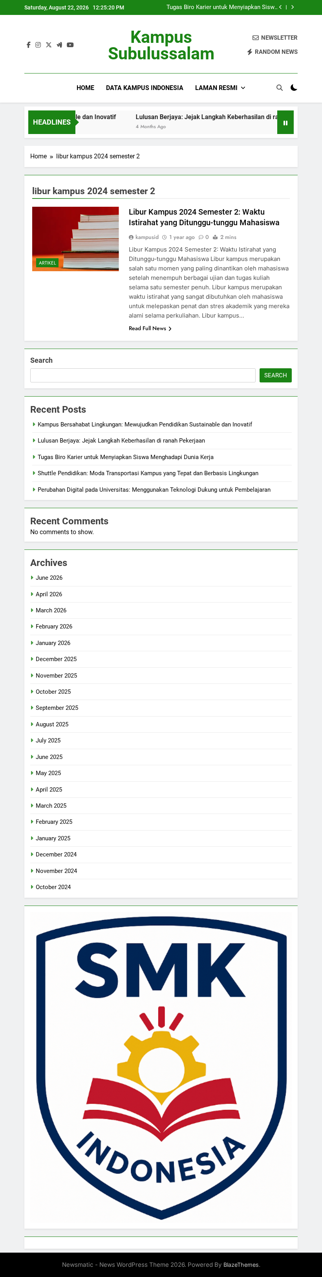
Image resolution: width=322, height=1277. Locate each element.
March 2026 (51, 610)
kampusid (147, 237)
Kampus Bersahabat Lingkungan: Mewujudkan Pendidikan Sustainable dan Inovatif (145, 424)
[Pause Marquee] (285, 122)
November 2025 (56, 675)
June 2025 (49, 757)
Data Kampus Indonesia (144, 88)
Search (41, 360)
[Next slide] (292, 7)
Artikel (47, 262)
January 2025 (53, 838)
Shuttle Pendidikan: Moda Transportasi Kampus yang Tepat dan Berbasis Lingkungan (148, 473)
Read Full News (147, 328)
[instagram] (38, 45)
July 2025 (48, 740)
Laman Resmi (216, 88)
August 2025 (52, 724)
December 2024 (56, 854)
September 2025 (57, 707)
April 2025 (49, 789)
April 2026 (49, 594)
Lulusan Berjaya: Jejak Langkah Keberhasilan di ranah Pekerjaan (208, 117)
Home (85, 88)
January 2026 (53, 643)
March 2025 (51, 805)
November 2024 (56, 871)
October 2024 (53, 887)
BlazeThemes (241, 1264)
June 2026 (49, 577)
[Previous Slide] (280, 7)
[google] (59, 45)
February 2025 (54, 821)
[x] (48, 45)
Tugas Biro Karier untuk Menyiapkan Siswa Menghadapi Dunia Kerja (222, 7)
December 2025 (56, 659)
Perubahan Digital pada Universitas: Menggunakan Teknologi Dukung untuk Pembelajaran (154, 489)
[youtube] (70, 45)
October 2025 (53, 691)
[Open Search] (279, 88)
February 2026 (54, 626)
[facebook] (28, 45)
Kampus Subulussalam (161, 45)
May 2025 (48, 773)
